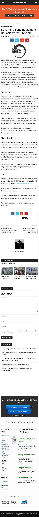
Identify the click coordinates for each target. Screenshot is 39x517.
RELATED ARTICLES (8, 261)
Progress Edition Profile (7, 26)
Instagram (5, 485)
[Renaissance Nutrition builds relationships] (32, 271)
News (3, 274)
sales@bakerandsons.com (24, 183)
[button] (36, 2)
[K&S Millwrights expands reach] (7, 271)
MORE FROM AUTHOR (8, 263)
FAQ (4, 442)
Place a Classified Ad (5, 449)
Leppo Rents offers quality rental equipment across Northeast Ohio (29, 230)
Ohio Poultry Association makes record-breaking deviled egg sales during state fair (19, 359)
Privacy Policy (4, 439)
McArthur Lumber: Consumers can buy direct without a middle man (9, 230)
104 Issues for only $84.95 (19, 411)
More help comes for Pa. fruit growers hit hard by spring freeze (19, 353)
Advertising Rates (5, 436)
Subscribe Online (5, 452)
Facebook (5, 481)
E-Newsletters (5, 488)
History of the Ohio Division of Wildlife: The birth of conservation (17, 369)
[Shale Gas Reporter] (15, 503)
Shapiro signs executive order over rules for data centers (19, 349)
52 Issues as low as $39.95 (18, 407)
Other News (5, 36)
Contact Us (6, 446)
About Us (5, 444)
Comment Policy (5, 456)
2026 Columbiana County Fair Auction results (15, 365)
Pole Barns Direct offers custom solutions (18, 278)
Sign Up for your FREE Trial (19, 15)
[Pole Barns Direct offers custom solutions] (19, 271)
